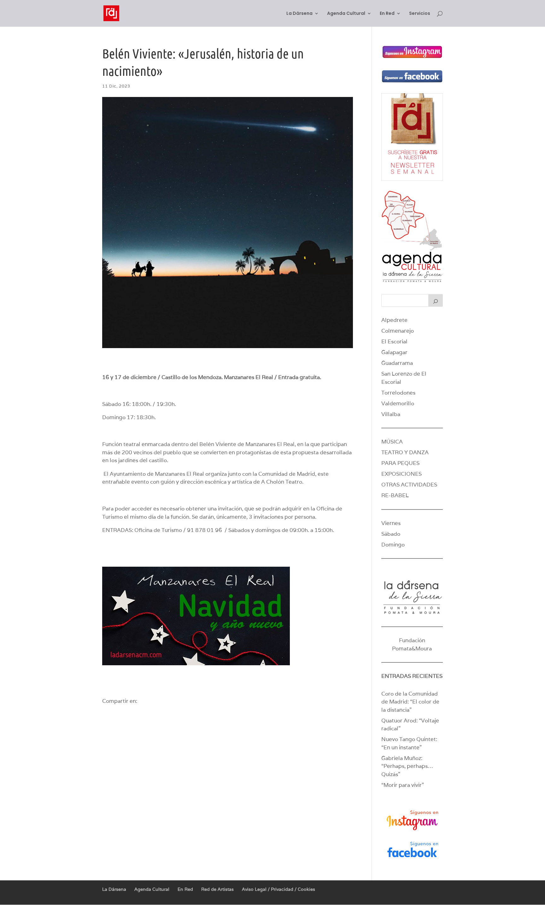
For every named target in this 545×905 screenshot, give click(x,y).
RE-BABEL (395, 495)
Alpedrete (394, 320)
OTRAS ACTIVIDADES (409, 484)
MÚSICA (392, 441)
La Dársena (299, 13)
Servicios (419, 13)
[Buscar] (435, 300)
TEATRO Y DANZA (405, 452)
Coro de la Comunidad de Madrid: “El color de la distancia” (410, 701)
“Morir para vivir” (402, 784)
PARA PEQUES (400, 463)
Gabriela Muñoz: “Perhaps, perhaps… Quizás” (407, 766)
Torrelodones (398, 392)
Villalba (390, 414)
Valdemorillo (397, 403)
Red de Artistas (217, 889)
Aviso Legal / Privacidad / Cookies (278, 889)
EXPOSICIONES (401, 473)
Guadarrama (397, 362)
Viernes (391, 523)
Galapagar (394, 352)
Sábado (390, 533)
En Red (387, 13)
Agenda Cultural (346, 13)
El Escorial (394, 341)
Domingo (393, 544)
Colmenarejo (397, 330)
